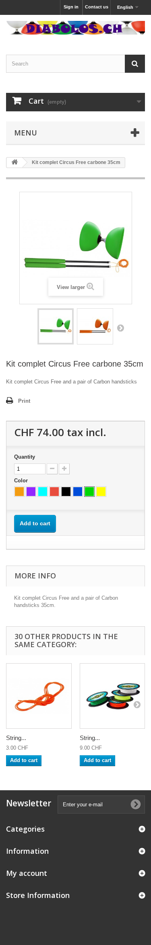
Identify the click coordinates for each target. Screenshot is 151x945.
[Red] (54, 491)
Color (21, 481)
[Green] (89, 491)
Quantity (24, 457)
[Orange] (19, 491)
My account (26, 873)
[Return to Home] (14, 163)
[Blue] (77, 491)
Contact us (96, 6)
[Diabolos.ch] (75, 28)
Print (24, 401)
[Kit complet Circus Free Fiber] (55, 326)
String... (16, 737)
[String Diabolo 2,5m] (39, 696)
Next (120, 328)
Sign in (71, 6)
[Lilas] (31, 491)
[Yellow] (101, 491)
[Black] (66, 491)
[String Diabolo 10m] (112, 696)
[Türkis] (42, 491)
